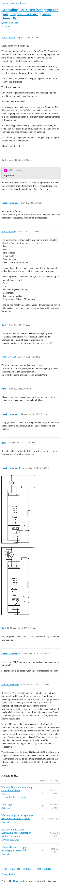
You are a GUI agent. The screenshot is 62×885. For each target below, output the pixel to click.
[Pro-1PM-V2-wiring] (18, 509)
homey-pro (5, 26)
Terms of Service (43, 869)
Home (4, 869)
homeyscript (6, 797)
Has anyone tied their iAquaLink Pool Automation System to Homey (16, 832)
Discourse (17, 881)
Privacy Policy (8, 874)
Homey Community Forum (13, 3)
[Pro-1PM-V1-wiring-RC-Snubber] (18, 581)
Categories (15, 869)
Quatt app (6, 804)
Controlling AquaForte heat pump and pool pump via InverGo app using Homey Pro (29, 14)
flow (14, 797)
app (8, 808)
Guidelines (27, 869)
